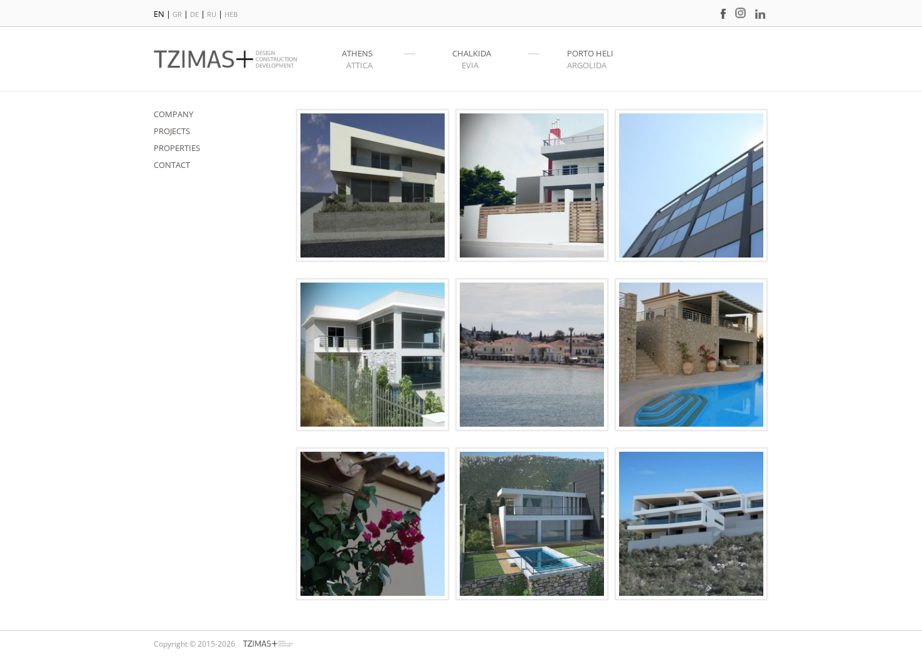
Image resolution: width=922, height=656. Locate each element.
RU (212, 14)
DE (195, 14)
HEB (231, 14)
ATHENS (357, 53)
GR (178, 14)
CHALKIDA (471, 53)
